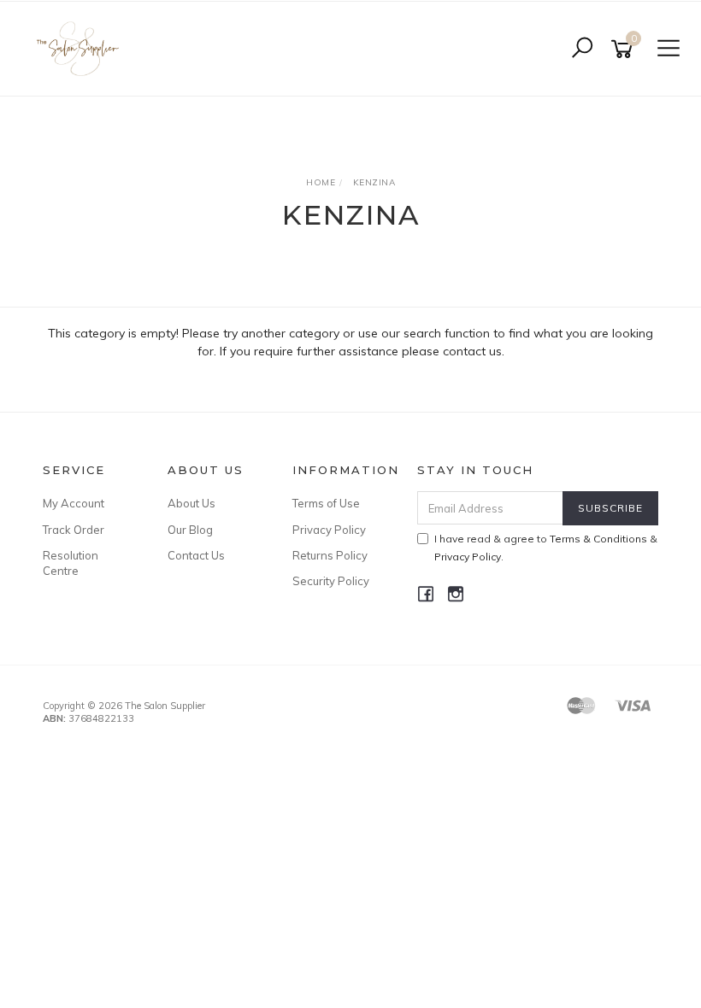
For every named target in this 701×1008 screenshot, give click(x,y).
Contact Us (196, 555)
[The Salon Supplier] (82, 48)
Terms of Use (326, 503)
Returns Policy (330, 555)
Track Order (73, 529)
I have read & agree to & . (545, 547)
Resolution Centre (70, 562)
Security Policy (330, 581)
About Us (191, 503)
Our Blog (190, 529)
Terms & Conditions (598, 538)
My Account (73, 503)
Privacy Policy (329, 529)
